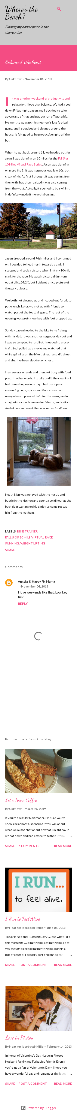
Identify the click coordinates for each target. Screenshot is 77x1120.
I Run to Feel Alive (22, 919)
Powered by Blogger (41, 1108)
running (12, 543)
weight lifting (32, 543)
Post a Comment (33, 964)
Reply (23, 603)
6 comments (29, 846)
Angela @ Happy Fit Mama (36, 581)
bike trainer (27, 531)
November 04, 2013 (34, 586)
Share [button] (10, 550)
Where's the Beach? (21, 12)
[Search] (59, 7)
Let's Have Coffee (21, 800)
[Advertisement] (38, 696)
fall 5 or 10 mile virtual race (29, 537)
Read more (63, 846)
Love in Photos (19, 1038)
